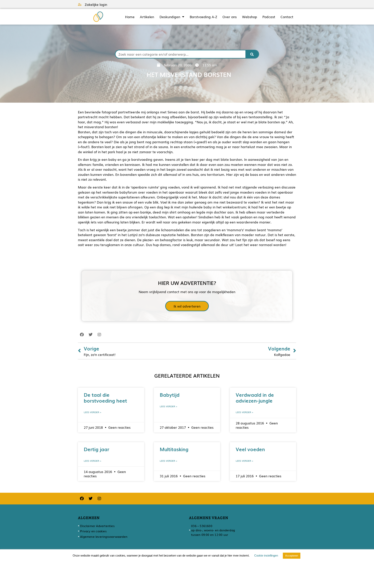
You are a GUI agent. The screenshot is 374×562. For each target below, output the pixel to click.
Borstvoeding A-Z (203, 17)
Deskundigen (170, 17)
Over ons (229, 17)
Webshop (249, 17)
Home (130, 17)
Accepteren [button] (291, 555)
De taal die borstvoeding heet (105, 397)
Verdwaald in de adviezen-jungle (255, 397)
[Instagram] (99, 335)
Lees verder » (92, 412)
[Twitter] (90, 335)
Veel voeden (250, 449)
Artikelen (147, 17)
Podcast (268, 17)
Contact (286, 17)
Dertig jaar (96, 449)
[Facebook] (82, 335)
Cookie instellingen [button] (266, 555)
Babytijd (169, 394)
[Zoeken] (252, 54)
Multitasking (174, 449)
